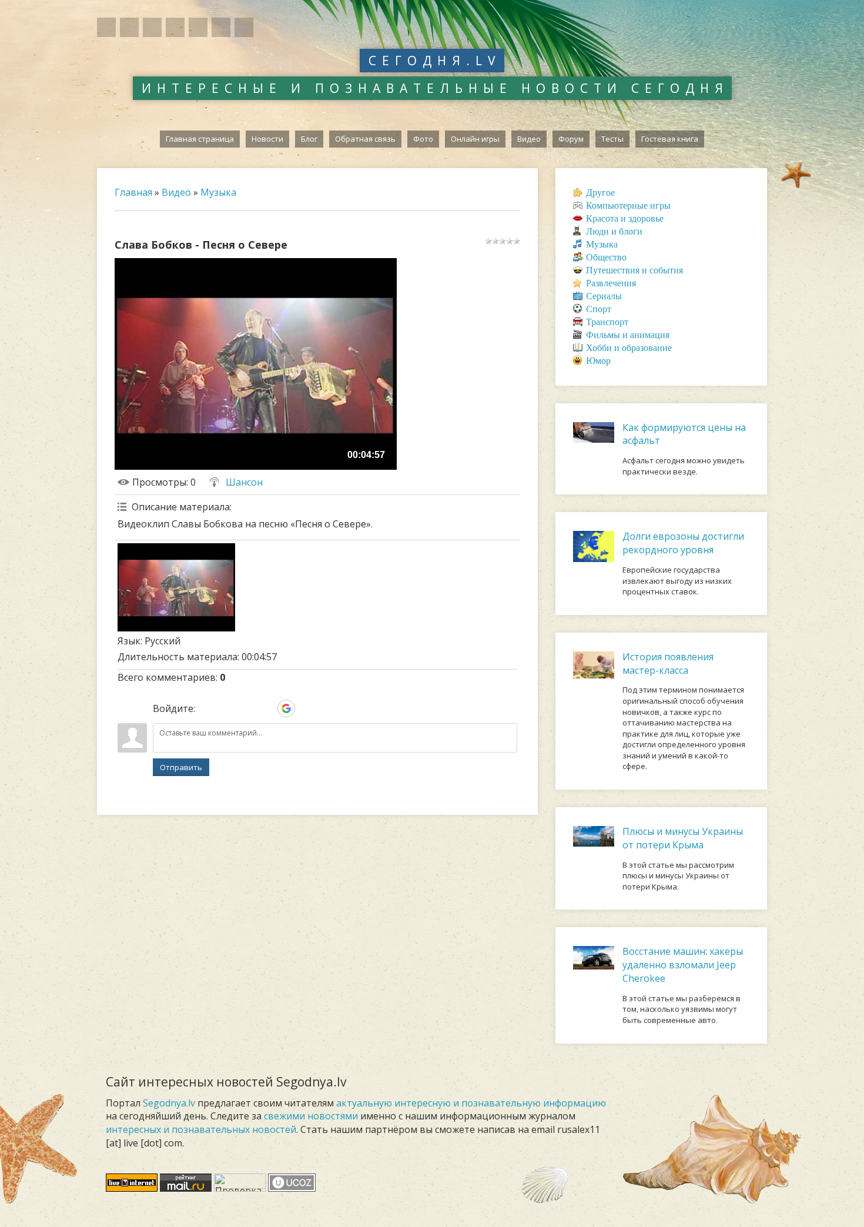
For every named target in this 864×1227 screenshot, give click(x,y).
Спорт (598, 309)
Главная (133, 192)
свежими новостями (311, 1115)
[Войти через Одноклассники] (306, 708)
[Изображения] (176, 587)
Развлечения (611, 283)
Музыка (218, 192)
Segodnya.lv (169, 1102)
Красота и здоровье (625, 218)
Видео (176, 192)
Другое (600, 193)
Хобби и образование (629, 348)
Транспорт (607, 322)
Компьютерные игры (628, 205)
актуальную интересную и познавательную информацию (471, 1102)
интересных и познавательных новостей (201, 1129)
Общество (606, 257)
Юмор (598, 361)
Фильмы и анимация (627, 335)
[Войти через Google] (286, 708)
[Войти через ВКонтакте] (226, 708)
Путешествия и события (634, 270)
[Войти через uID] (206, 708)
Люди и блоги (614, 231)
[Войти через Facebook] (246, 708)
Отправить (181, 767)
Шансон (244, 482)
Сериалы (604, 296)
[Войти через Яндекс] (266, 708)
